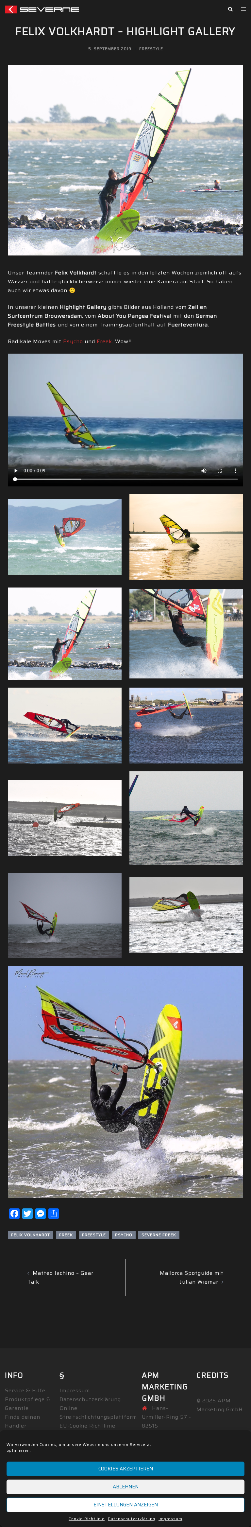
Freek (104, 341)
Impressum (170, 1519)
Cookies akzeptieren (125, 1469)
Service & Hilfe (25, 1390)
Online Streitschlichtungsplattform (98, 1412)
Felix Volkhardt (30, 1235)
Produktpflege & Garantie (28, 1403)
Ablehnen (126, 1487)
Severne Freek (159, 1235)
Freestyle (151, 48)
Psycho (73, 341)
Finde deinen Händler (22, 1421)
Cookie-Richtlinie (87, 1519)
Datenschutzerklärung (131, 1519)
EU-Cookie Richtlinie (87, 1426)
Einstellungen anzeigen (125, 1505)
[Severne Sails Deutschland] (42, 9)
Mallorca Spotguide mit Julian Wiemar (192, 1277)
